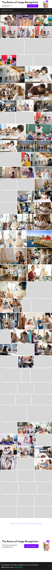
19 (38, 524)
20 (40, 524)
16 (33, 524)
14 (29, 524)
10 (22, 524)
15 (31, 524)
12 (26, 524)
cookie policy (18, 567)
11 (24, 524)
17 (34, 524)
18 (36, 524)
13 (28, 524)
